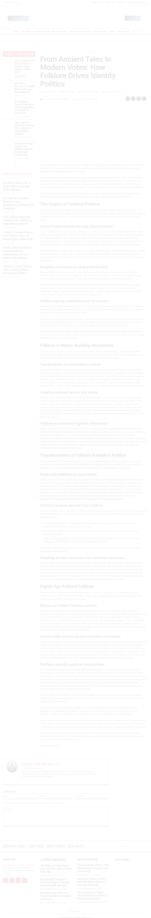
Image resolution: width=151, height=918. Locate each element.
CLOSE (117, 420)
